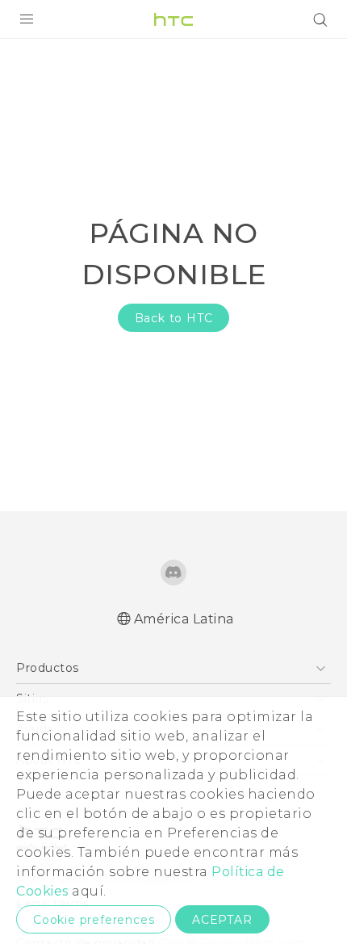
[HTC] (173, 19)
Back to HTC (174, 318)
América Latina (184, 619)
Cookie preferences (93, 920)
